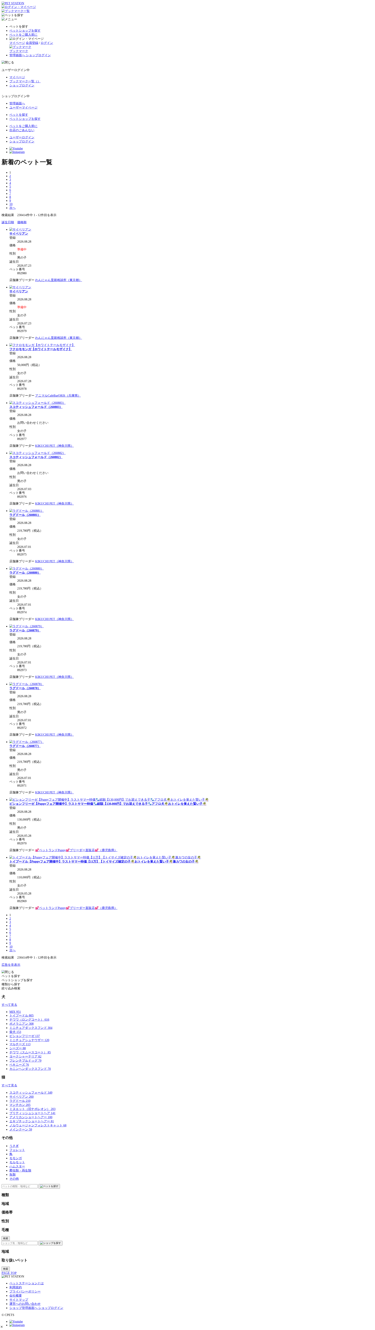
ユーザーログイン (21, 137)
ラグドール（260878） (25, 688)
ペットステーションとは (26, 1283)
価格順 (22, 222)
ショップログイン (21, 85)
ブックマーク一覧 (25, 81)
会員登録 (32, 43)
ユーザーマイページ (23, 107)
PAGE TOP (9, 1273)
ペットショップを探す (25, 30)
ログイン (47, 43)
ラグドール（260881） (25, 514)
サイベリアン (18, 233)
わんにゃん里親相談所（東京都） (58, 280)
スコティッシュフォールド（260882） (35, 457)
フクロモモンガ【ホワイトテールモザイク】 (40, 349)
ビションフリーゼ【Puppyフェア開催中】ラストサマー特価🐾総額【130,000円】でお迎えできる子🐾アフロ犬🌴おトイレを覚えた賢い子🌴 (107, 803)
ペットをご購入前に (23, 34)
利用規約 (15, 1287)
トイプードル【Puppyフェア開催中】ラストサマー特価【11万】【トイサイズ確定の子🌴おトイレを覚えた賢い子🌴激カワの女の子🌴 (104, 861)
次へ (12, 207)
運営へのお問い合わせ (25, 1303)
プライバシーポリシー (25, 1291)
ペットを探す (18, 114)
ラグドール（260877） (25, 746)
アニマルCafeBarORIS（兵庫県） (58, 395)
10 (10, 204)
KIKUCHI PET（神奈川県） (54, 445)
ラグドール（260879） (25, 630)
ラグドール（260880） (25, 572)
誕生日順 (8, 222)
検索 (5, 1238)
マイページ (17, 43)
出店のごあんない (21, 130)
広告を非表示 (11, 964)
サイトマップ (18, 1299)
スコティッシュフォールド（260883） (35, 407)
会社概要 (15, 1295)
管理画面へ (17, 103)
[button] (1, 1326)
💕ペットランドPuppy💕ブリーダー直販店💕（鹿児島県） (76, 850)
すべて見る (9, 1004)
